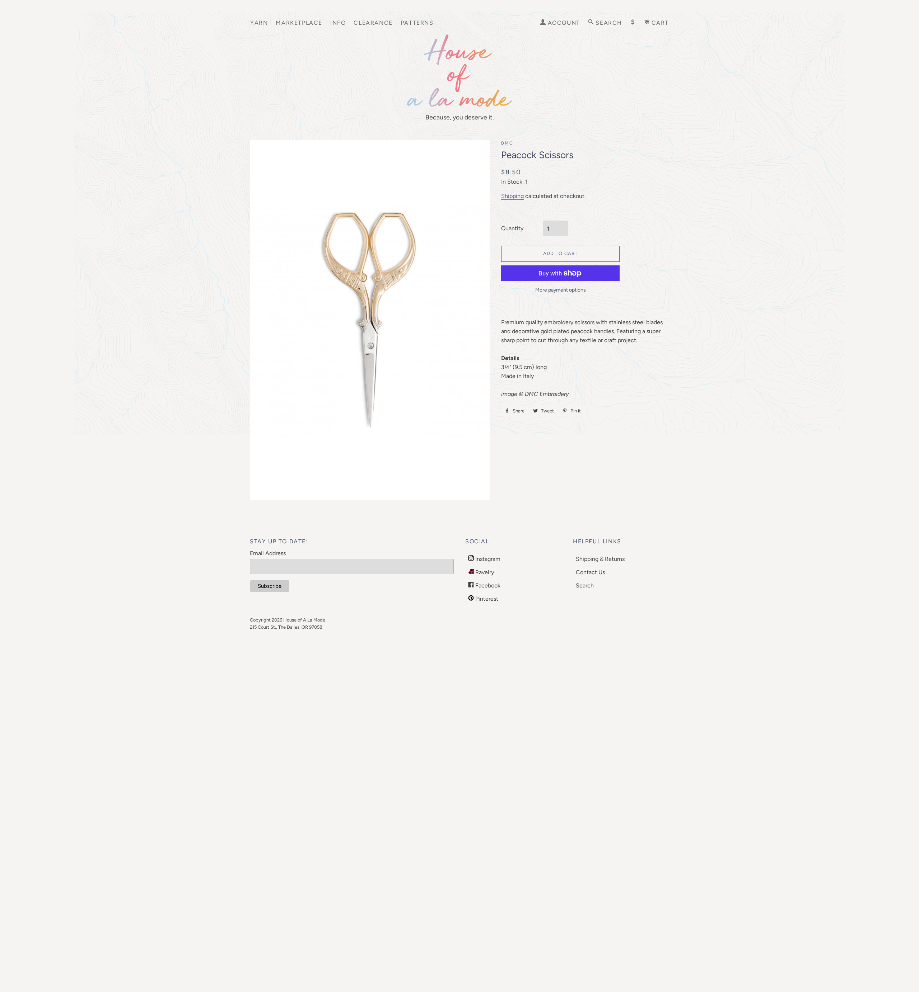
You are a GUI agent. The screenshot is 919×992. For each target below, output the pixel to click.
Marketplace (299, 22)
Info (338, 22)
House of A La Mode (304, 620)
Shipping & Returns (600, 559)
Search (585, 585)
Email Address (268, 553)
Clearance (373, 22)
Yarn (259, 22)
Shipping (512, 196)
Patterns (417, 22)
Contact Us (590, 572)
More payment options (560, 290)
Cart (659, 22)
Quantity (512, 228)
